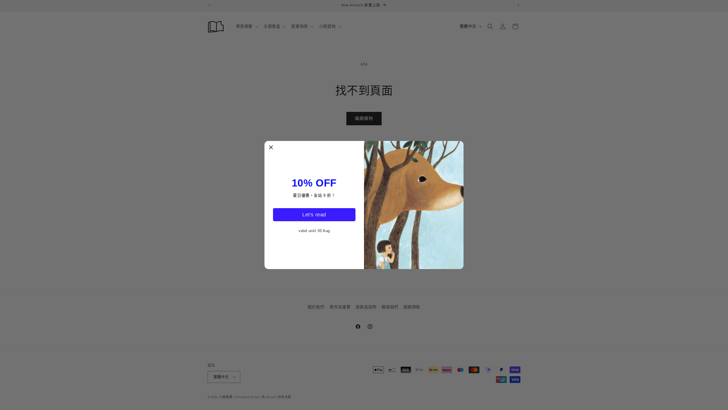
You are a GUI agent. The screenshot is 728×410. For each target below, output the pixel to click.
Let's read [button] (314, 215)
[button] (271, 147)
